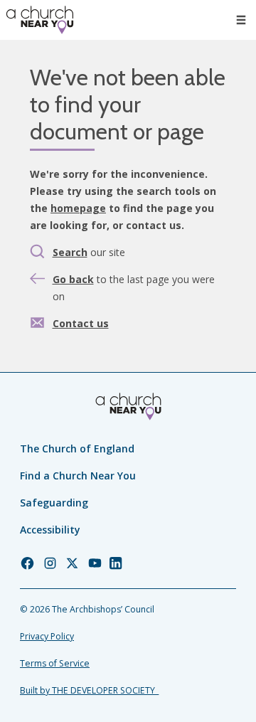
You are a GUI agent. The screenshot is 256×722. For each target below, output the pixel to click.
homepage (78, 208)
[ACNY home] (40, 20)
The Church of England (77, 448)
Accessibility (50, 529)
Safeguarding (54, 502)
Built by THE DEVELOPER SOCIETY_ (89, 690)
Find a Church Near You (78, 475)
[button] (241, 20)
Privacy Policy (47, 636)
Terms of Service (55, 663)
